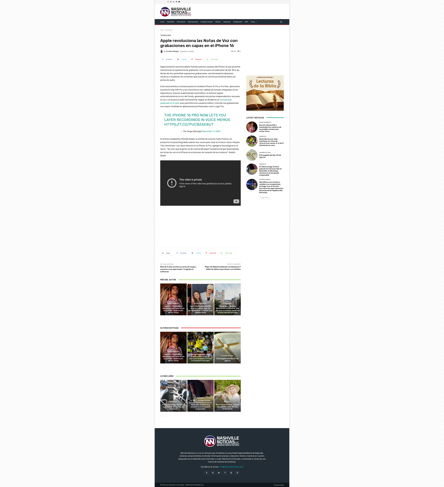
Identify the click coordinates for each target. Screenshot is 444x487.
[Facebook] (168, 1)
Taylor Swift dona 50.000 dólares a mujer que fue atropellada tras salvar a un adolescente (200, 309)
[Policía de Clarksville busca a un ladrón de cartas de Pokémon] (173, 396)
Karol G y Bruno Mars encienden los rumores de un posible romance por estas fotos (173, 309)
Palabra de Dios (227, 355)
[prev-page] (161, 319)
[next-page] (165, 319)
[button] (281, 22)
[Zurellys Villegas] (162, 51)
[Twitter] (173, 1)
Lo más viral (227, 303)
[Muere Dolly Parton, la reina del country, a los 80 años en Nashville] (227, 396)
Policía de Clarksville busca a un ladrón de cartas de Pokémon (173, 407)
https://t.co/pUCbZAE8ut (189, 124)
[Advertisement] (200, 228)
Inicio (162, 30)
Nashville (173, 402)
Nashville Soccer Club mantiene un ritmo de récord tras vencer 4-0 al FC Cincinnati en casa (200, 357)
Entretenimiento (173, 303)
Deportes (200, 351)
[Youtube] (179, 1)
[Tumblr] (231, 472)
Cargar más (264, 198)
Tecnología (169, 30)
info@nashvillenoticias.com (231, 467)
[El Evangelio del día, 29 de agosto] (227, 347)
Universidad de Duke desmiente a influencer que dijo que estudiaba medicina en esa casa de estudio (227, 309)
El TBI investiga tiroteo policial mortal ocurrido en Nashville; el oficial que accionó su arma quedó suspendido (200, 405)
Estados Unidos (264, 179)
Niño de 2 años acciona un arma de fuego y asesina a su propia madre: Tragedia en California (178, 269)
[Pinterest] (225, 472)
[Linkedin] (219, 472)
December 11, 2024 (211, 131)
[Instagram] (170, 1)
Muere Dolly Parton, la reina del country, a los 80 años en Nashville (227, 407)
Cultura (227, 402)
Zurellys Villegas (172, 51)
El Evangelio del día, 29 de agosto (227, 360)
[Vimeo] (176, 1)
